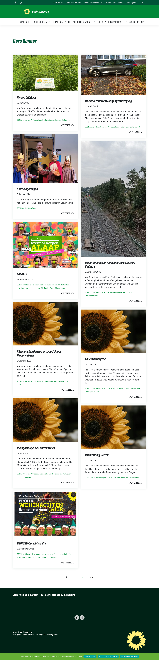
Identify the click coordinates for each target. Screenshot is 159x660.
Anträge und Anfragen (29, 120)
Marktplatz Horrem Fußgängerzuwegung (108, 101)
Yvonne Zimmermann (57, 288)
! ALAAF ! (22, 274)
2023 (87, 292)
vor (91, 578)
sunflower (30, 634)
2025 (19, 120)
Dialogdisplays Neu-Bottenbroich (36, 448)
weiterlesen (67, 125)
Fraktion (41, 120)
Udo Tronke (45, 288)
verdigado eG (53, 634)
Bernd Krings (26, 285)
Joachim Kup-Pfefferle (56, 285)
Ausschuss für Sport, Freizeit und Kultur (52, 474)
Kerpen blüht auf (26, 97)
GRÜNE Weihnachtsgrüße (31, 543)
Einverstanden (90, 656)
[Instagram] (20, 2)
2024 (87, 127)
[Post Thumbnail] (45, 72)
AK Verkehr (94, 127)
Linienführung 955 (95, 359)
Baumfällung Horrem (97, 455)
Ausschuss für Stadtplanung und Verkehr (121, 388)
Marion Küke (63, 554)
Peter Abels (59, 120)
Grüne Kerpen (40, 11)
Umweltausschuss (91, 296)
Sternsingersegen (27, 189)
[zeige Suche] (142, 2)
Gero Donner (49, 120)
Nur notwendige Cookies (108, 656)
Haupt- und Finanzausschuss (58, 381)
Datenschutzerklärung (129, 656)
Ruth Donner (35, 288)
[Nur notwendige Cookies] (156, 656)
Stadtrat (67, 120)
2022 (19, 554)
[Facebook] (15, 2)
